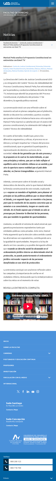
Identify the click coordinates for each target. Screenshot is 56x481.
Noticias (37, 69)
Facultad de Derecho (15, 13)
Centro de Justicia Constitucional (24, 66)
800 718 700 (15, 468)
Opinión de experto (31, 71)
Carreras (7, 353)
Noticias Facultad (17, 71)
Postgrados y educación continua (19, 359)
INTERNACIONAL (10, 384)
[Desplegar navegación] (28, 45)
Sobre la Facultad (11, 347)
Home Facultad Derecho (17, 69)
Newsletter (30, 69)
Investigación (9, 371)
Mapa (16, 410)
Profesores (8, 365)
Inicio (6, 341)
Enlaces (6, 478)
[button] (52, 3)
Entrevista (39, 66)
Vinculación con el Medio (15, 377)
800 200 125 (15, 461)
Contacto (9, 410)
